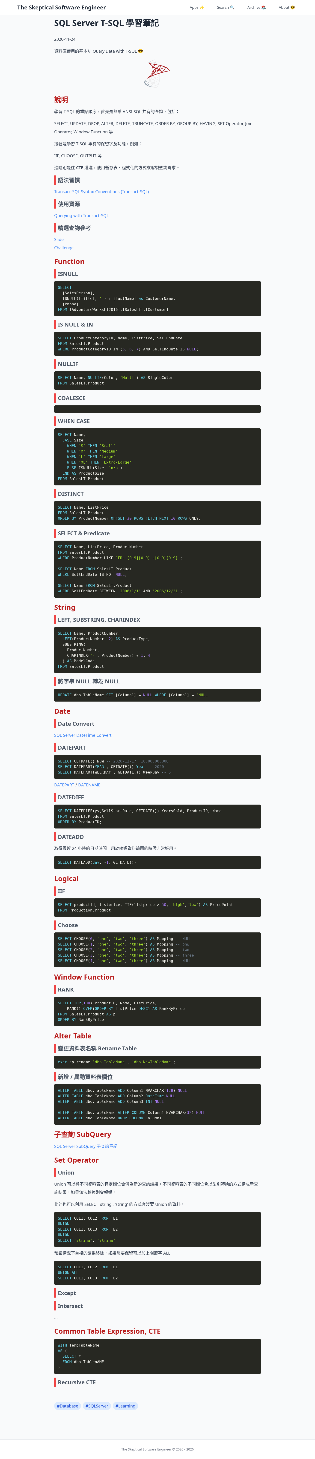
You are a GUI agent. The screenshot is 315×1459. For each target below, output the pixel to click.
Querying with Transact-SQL (81, 215)
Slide (59, 239)
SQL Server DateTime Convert (83, 735)
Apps (197, 7)
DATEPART (64, 785)
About (287, 7)
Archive (256, 7)
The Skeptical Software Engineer (61, 7)
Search (226, 7)
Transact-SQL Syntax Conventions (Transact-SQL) (101, 191)
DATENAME (89, 785)
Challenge (64, 247)
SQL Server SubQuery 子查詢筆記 (85, 1146)
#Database (67, 1406)
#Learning (125, 1406)
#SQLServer (97, 1406)
